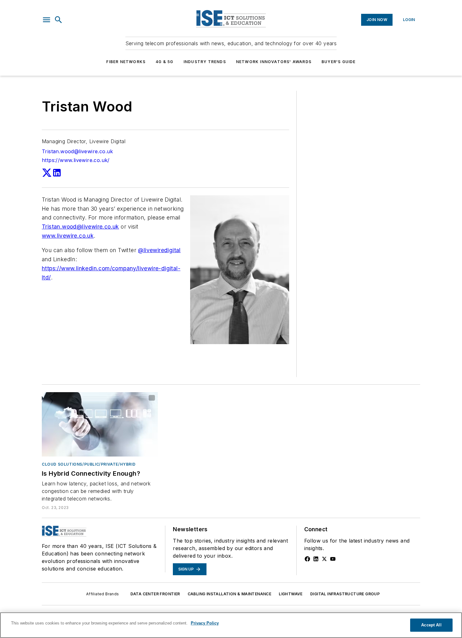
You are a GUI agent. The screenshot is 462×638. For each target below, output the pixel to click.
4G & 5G (164, 61)
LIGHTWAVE (291, 594)
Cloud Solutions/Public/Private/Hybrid (88, 464)
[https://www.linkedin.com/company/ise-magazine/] (316, 559)
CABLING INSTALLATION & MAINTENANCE (230, 594)
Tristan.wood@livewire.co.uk (77, 151)
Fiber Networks (126, 61)
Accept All (431, 625)
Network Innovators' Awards (273, 61)
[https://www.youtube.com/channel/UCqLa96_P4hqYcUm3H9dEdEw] (333, 559)
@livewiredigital (159, 250)
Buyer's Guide (339, 61)
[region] (231, 625)
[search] (58, 19)
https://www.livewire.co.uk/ (76, 160)
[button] (46, 19)
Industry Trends (205, 61)
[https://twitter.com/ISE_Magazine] (324, 559)
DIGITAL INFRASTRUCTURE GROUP (345, 594)
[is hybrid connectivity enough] (100, 424)
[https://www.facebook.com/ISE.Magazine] (307, 559)
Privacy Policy (205, 623)
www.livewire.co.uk (68, 235)
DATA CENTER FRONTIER (155, 594)
